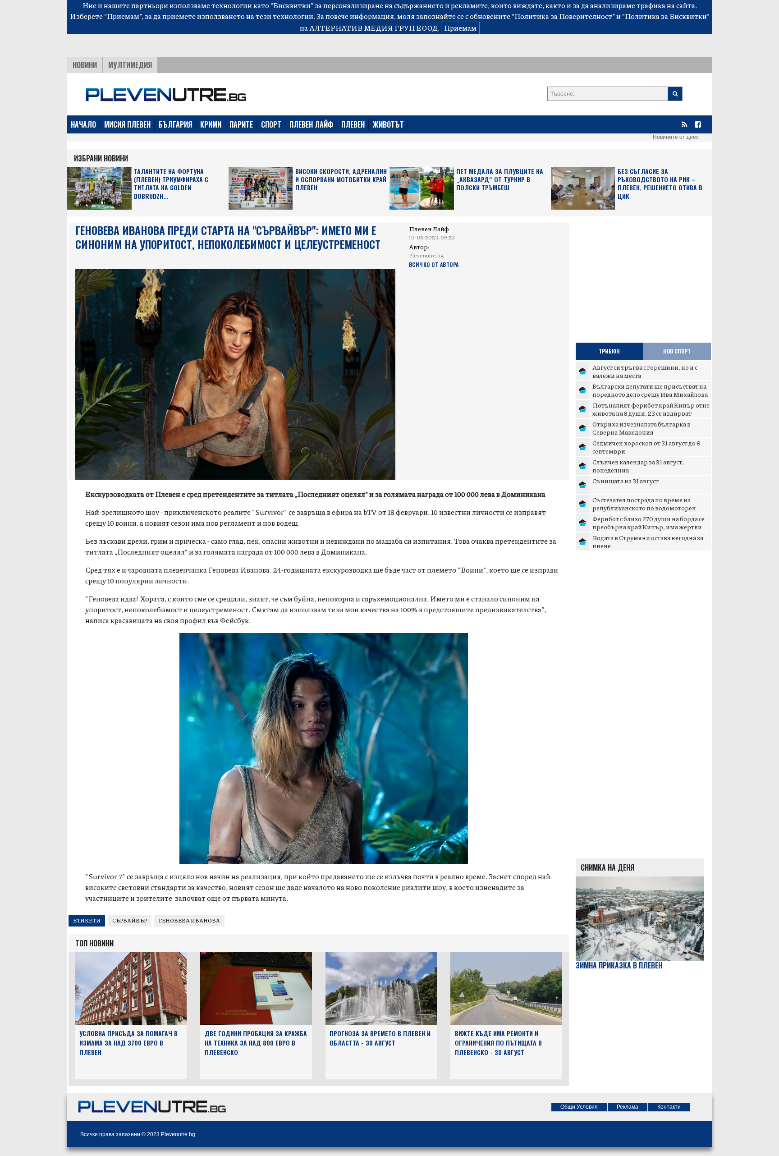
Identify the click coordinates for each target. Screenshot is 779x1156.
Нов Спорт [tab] (677, 351)
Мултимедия (130, 65)
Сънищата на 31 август (625, 480)
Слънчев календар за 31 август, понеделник (638, 465)
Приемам (460, 28)
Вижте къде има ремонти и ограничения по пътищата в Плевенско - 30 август (498, 1042)
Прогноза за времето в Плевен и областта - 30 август (380, 1037)
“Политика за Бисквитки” (666, 16)
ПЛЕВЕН (353, 124)
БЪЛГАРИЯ (175, 124)
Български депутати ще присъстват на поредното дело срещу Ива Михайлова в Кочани (650, 393)
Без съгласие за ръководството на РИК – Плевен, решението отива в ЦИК (660, 184)
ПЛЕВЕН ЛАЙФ (311, 124)
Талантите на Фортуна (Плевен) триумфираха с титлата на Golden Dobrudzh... (171, 184)
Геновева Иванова (189, 920)
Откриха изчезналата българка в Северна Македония (641, 427)
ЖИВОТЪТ (388, 124)
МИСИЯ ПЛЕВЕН (127, 124)
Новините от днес (676, 137)
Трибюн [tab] (609, 351)
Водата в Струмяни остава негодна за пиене (647, 541)
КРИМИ (210, 124)
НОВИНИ (85, 65)
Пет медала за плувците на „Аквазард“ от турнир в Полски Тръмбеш (499, 179)
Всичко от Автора (434, 264)
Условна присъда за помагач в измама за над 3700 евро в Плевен (128, 1042)
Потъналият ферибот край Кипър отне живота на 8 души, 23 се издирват (651, 408)
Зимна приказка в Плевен (619, 965)
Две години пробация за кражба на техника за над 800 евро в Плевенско (256, 1042)
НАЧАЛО (83, 124)
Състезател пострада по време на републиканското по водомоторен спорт (644, 507)
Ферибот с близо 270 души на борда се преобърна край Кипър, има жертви (648, 522)
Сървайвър (129, 920)
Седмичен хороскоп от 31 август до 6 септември (646, 446)
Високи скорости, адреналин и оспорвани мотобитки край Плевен (341, 179)
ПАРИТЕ (241, 124)
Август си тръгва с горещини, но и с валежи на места (644, 371)
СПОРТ (271, 124)
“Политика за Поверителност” (563, 16)
